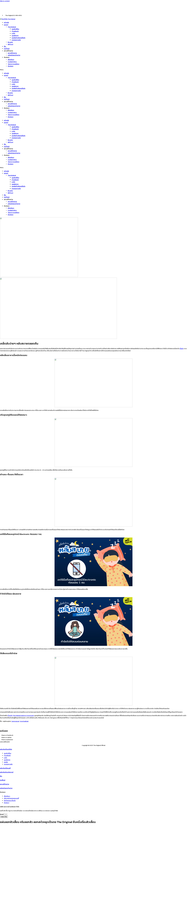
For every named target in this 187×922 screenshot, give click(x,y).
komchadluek (24, 721)
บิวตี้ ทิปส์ (6, 49)
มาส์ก (13, 33)
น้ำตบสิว (10, 716)
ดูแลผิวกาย (15, 36)
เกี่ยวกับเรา (11, 60)
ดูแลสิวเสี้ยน (15, 29)
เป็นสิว (181, 349)
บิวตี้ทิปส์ (2, 780)
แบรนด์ (6, 25)
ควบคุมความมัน (16, 40)
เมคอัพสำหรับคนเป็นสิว (18, 38)
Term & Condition (13, 64)
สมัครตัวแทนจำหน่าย (14, 55)
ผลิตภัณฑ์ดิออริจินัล (6, 749)
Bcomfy (10, 42)
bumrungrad (15, 721)
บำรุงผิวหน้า (15, 31)
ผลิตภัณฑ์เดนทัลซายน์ (6, 772)
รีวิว (5, 46)
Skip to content (5, 1)
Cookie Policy (12, 62)
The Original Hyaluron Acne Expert (23, 716)
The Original (12, 27)
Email (2, 814)
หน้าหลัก (6, 23)
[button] (93, 70)
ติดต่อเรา (10, 66)
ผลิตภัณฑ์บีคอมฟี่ (5, 768)
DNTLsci (10, 44)
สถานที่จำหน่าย (12, 53)
